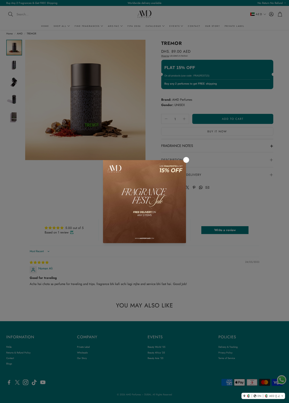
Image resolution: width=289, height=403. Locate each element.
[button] (263, 396)
